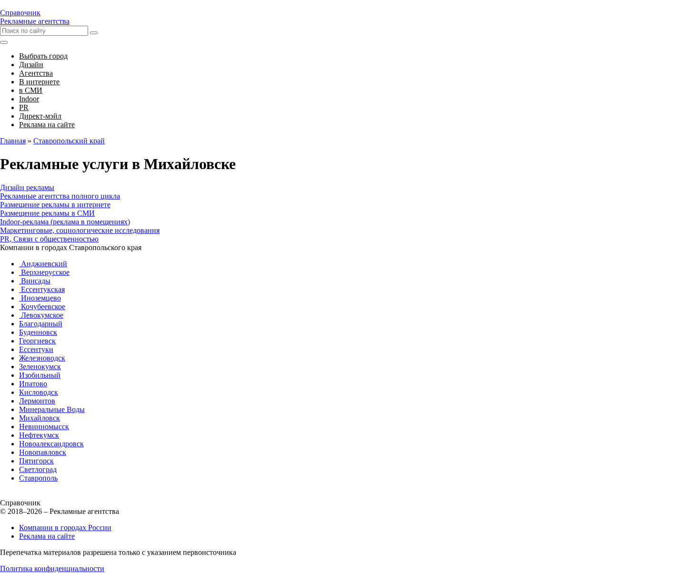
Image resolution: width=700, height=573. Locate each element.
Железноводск (42, 358)
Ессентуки (36, 349)
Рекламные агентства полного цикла (60, 196)
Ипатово (33, 384)
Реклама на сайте (47, 536)
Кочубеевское (42, 306)
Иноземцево (40, 298)
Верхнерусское (44, 272)
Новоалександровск (51, 444)
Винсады (34, 281)
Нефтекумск (39, 435)
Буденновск (38, 332)
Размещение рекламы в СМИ (47, 213)
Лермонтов (37, 401)
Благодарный (40, 324)
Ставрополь (38, 478)
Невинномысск (44, 426)
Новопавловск (42, 452)
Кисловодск (38, 392)
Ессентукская (42, 289)
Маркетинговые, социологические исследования (80, 230)
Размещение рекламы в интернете (55, 205)
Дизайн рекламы (27, 187)
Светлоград (38, 469)
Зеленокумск (40, 366)
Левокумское (41, 315)
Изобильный (39, 375)
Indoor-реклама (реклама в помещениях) (65, 222)
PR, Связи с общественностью (49, 239)
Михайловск (39, 418)
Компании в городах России (65, 527)
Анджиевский (43, 264)
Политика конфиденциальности (52, 568)
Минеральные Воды (52, 409)
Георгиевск (37, 341)
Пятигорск (36, 461)
